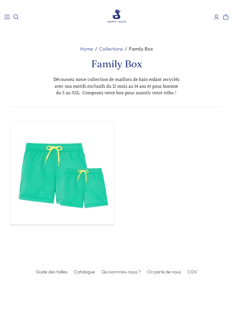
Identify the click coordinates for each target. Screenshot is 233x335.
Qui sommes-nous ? (121, 272)
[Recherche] (16, 17)
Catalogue (84, 272)
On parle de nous (164, 272)
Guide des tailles (52, 272)
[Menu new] (7, 17)
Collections (111, 49)
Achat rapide (35, 235)
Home (86, 49)
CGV (192, 272)
